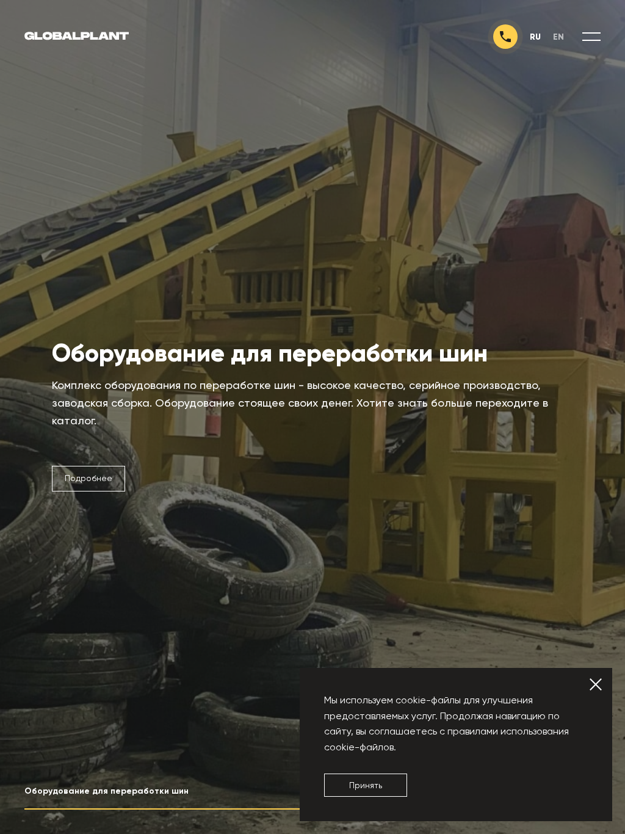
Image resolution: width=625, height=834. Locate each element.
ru (535, 37)
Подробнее (88, 478)
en (558, 37)
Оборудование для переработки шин (270, 353)
